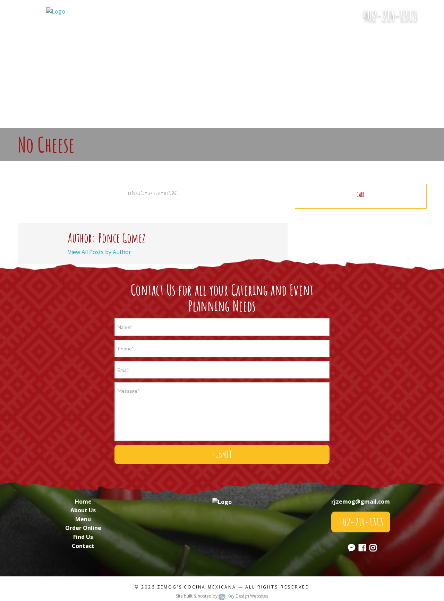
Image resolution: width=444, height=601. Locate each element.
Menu (83, 519)
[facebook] (362, 548)
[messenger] (433, 19)
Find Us (83, 537)
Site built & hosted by (222, 596)
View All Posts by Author (99, 252)
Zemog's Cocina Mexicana (196, 587)
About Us (83, 510)
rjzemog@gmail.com (360, 501)
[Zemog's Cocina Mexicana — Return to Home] (55, 11)
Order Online (83, 528)
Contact (83, 546)
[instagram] (373, 548)
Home (83, 501)
